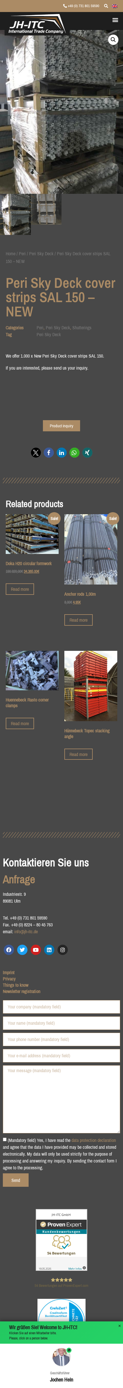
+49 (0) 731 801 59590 (83, 5)
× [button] (119, 1326)
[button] (115, 19)
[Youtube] (36, 950)
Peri (22, 253)
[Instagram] (62, 950)
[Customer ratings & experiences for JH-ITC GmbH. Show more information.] (61, 1269)
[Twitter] (22, 950)
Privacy (9, 979)
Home (10, 253)
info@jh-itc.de (26, 931)
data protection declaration (94, 1140)
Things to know (15, 985)
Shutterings (82, 327)
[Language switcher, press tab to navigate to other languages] (114, 5)
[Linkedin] (49, 950)
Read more (20, 589)
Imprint (9, 972)
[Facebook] (9, 950)
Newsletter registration (21, 991)
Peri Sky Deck (41, 253)
